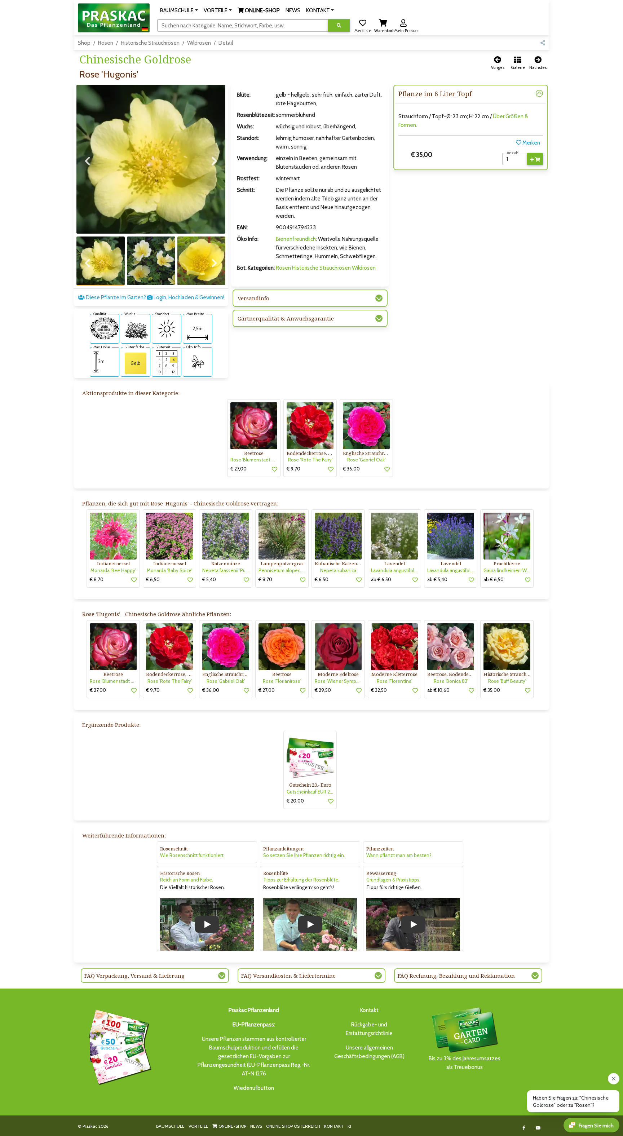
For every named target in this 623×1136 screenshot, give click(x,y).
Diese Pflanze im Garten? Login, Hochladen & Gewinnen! (154, 297)
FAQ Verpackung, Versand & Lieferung (134, 975)
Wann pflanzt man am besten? (399, 855)
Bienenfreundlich (296, 239)
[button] (179, 10)
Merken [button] (530, 143)
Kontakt (369, 1010)
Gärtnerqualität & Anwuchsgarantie (286, 318)
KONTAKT (334, 1126)
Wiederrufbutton (254, 1088)
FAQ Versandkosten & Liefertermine (288, 975)
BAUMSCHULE (170, 1126)
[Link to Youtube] (538, 1128)
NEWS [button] (293, 10)
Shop (84, 43)
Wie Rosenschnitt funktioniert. (192, 855)
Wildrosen (199, 43)
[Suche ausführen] (339, 25)
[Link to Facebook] (524, 1128)
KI (349, 1126)
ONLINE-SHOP (231, 1126)
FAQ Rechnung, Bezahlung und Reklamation (456, 975)
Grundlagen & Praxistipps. (393, 880)
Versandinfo (253, 298)
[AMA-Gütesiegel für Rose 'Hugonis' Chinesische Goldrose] (104, 327)
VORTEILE (198, 1126)
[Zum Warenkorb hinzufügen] (535, 159)
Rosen (105, 43)
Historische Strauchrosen (150, 43)
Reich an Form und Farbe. (186, 880)
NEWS (256, 1126)
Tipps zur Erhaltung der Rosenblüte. (301, 880)
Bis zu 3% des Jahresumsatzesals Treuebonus (464, 1062)
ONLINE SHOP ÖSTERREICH (293, 1126)
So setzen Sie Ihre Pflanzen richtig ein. (304, 855)
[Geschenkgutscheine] (118, 1046)
